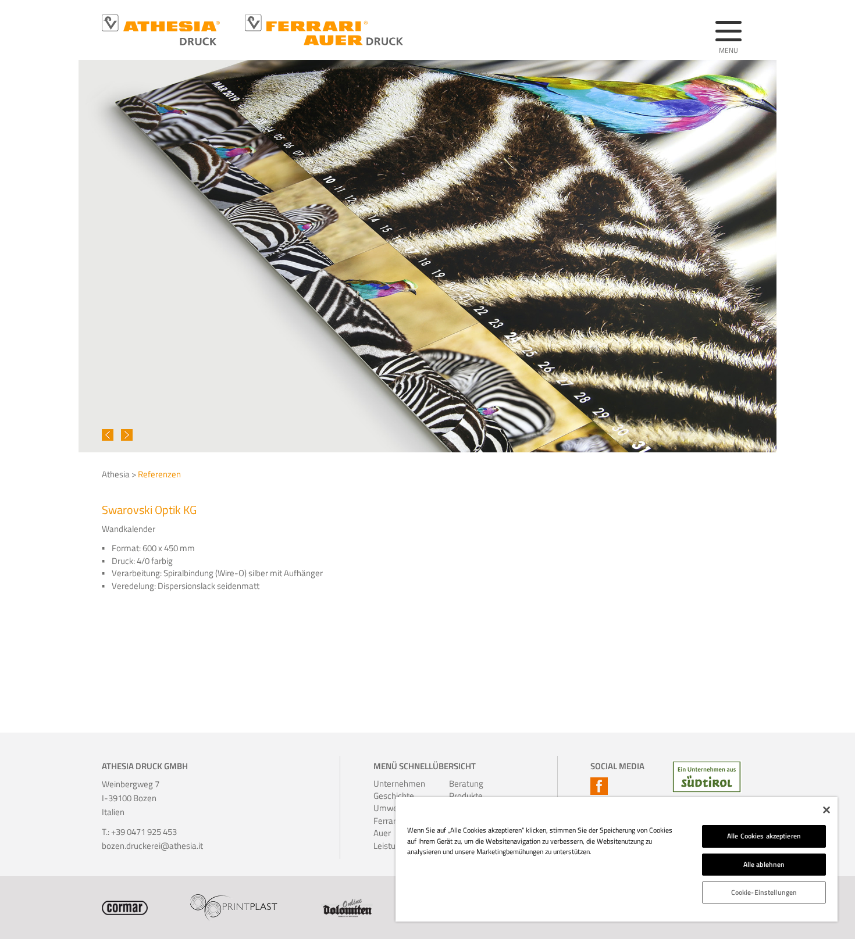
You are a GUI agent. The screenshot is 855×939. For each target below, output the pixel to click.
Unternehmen (389, 783)
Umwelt (387, 808)
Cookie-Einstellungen (764, 892)
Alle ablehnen (764, 864)
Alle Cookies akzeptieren (764, 835)
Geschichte (389, 796)
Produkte (464, 796)
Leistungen (389, 846)
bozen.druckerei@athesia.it (152, 845)
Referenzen (159, 474)
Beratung (464, 783)
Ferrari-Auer (387, 827)
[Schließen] (826, 809)
